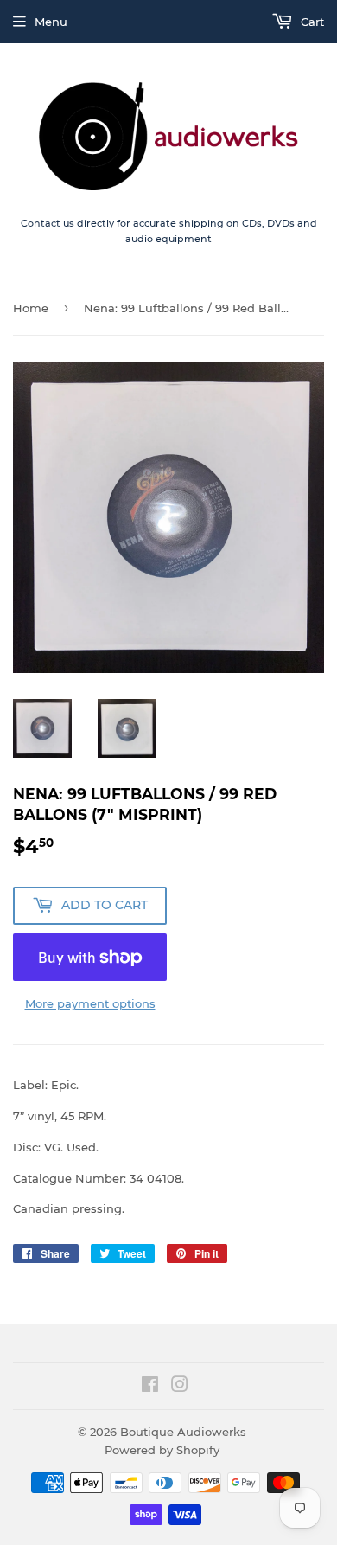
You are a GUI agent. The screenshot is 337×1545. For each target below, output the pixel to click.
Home (30, 308)
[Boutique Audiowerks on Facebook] (150, 1387)
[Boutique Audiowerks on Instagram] (179, 1387)
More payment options (90, 1003)
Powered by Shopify (162, 1450)
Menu (51, 22)
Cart (310, 22)
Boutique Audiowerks (183, 1432)
